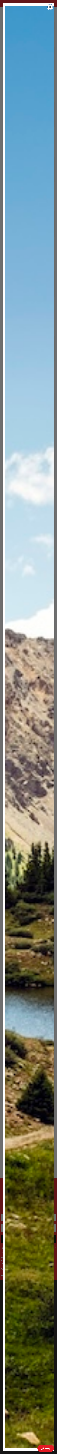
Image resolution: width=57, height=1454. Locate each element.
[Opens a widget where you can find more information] (45, 1448)
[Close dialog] (50, 7)
